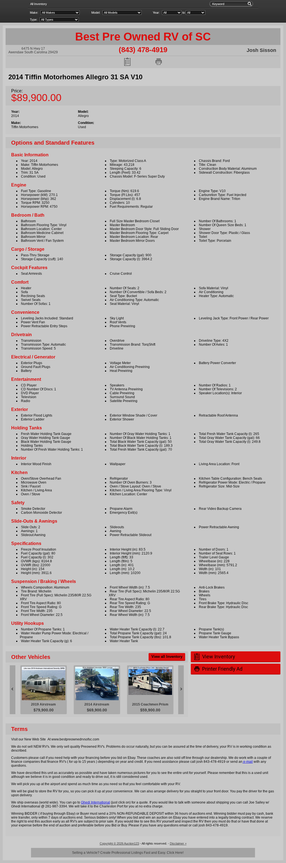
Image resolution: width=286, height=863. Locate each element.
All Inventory (38, 4)
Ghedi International (95, 802)
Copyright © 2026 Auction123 (119, 843)
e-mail (247, 762)
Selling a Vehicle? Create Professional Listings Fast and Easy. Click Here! (127, 853)
